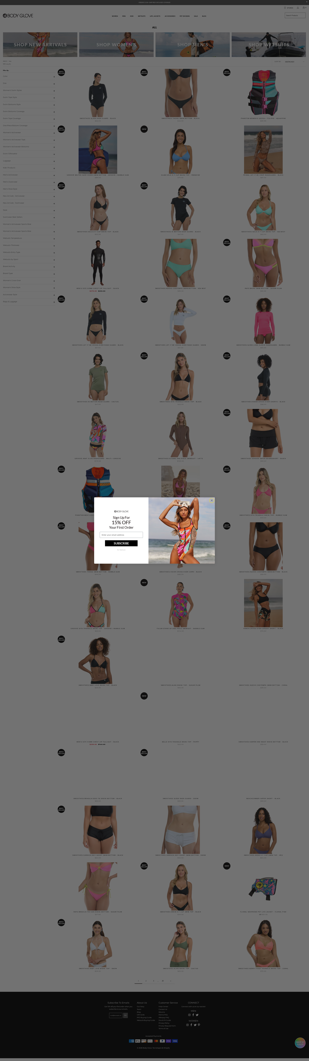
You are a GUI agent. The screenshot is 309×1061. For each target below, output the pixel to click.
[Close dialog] (212, 500)
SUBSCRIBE (121, 543)
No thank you (121, 550)
